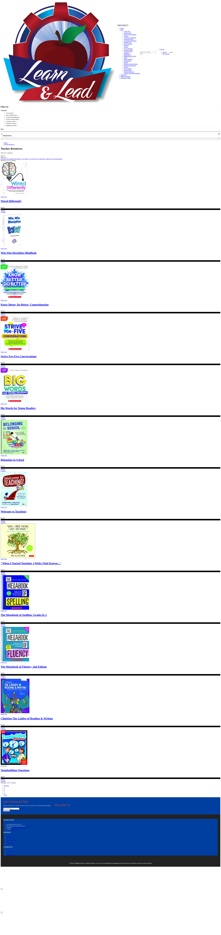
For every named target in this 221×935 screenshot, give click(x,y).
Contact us (10, 851)
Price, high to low (48, 159)
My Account (10, 837)
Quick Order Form (12, 840)
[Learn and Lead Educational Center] (60, 52)
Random (59, 159)
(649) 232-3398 (15, 829)
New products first (12, 159)
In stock (55, 159)
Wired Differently (11, 201)
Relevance (4, 159)
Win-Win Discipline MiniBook (19, 252)
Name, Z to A (29, 159)
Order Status (10, 843)
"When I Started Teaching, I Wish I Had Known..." (31, 563)
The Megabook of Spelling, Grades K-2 (24, 614)
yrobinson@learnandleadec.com (21, 827)
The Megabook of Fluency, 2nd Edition (24, 666)
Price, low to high (38, 159)
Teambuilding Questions (15, 770)
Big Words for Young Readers (18, 408)
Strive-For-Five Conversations (19, 356)
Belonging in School (12, 459)
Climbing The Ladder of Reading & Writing (27, 718)
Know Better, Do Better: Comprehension (25, 304)
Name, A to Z (21, 159)
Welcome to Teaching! (14, 511)
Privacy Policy (11, 854)
